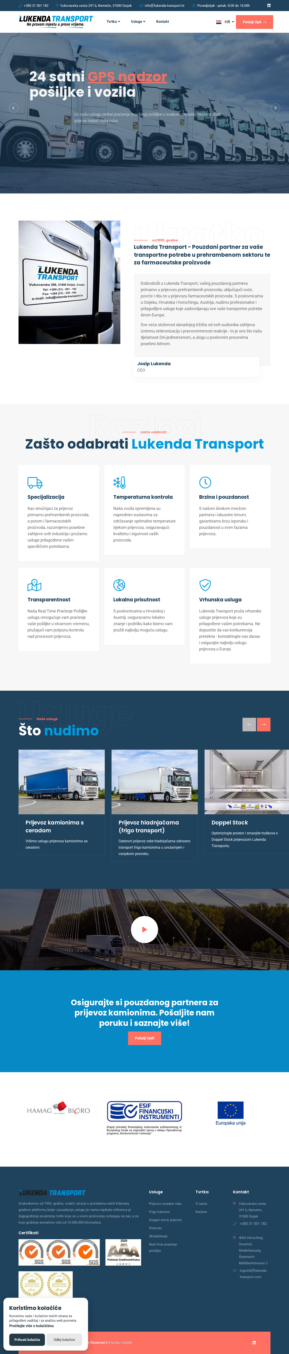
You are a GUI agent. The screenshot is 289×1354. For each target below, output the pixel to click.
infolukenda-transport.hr (164, 6)
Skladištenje (158, 1236)
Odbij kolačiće (64, 1340)
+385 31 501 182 (36, 6)
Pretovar (155, 1228)
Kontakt (162, 21)
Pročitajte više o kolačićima (31, 1326)
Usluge (137, 21)
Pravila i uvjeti (120, 1342)
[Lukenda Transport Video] (144, 929)
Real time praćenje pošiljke (163, 1247)
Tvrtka (112, 21)
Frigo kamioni (159, 1212)
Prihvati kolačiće (27, 1340)
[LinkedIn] (268, 5)
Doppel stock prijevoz (165, 1220)
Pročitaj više (36, 141)
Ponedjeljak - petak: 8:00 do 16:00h (223, 6)
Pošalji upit (252, 22)
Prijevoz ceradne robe (165, 1204)
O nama (201, 1204)
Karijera (201, 1212)
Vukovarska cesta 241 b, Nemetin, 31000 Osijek (96, 6)
